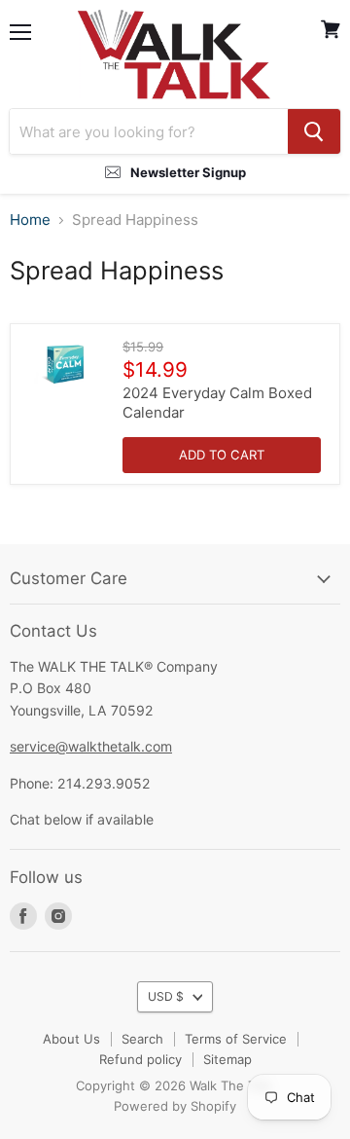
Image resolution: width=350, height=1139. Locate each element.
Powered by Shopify (175, 1106)
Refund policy (140, 1059)
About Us (71, 1039)
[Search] (314, 131)
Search (142, 1039)
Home (30, 219)
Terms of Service (236, 1039)
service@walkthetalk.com (91, 746)
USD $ (166, 996)
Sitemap (227, 1059)
